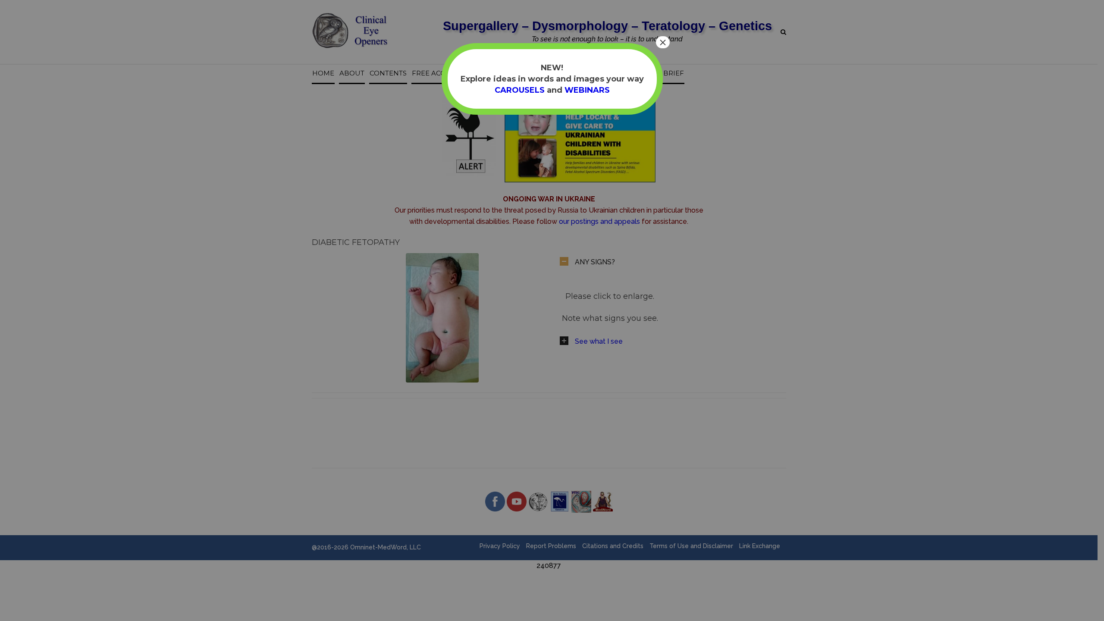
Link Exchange (759, 546)
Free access (434, 73)
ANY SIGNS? (595, 262)
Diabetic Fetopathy (356, 242)
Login (530, 73)
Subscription (488, 73)
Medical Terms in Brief (639, 73)
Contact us (568, 73)
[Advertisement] (391, 590)
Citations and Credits (612, 546)
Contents (388, 73)
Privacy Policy (500, 546)
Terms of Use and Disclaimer (691, 546)
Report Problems (551, 546)
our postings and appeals (599, 221)
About (351, 73)
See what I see (599, 341)
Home (323, 73)
